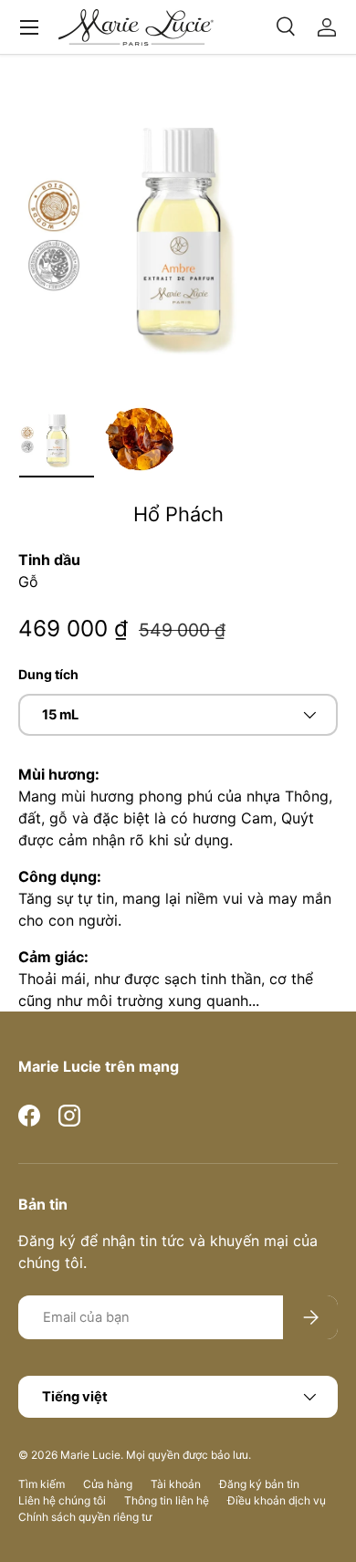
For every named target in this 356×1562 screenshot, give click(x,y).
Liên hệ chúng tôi (62, 1500)
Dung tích (48, 674)
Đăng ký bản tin (259, 1484)
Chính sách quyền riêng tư (85, 1517)
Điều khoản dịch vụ (276, 1500)
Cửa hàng (107, 1484)
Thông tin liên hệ (166, 1500)
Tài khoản (176, 1484)
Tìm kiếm (41, 1484)
